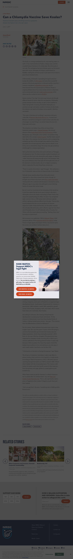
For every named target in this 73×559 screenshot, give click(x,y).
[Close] (58, 262)
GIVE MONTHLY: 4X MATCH (26, 289)
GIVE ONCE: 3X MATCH (25, 294)
